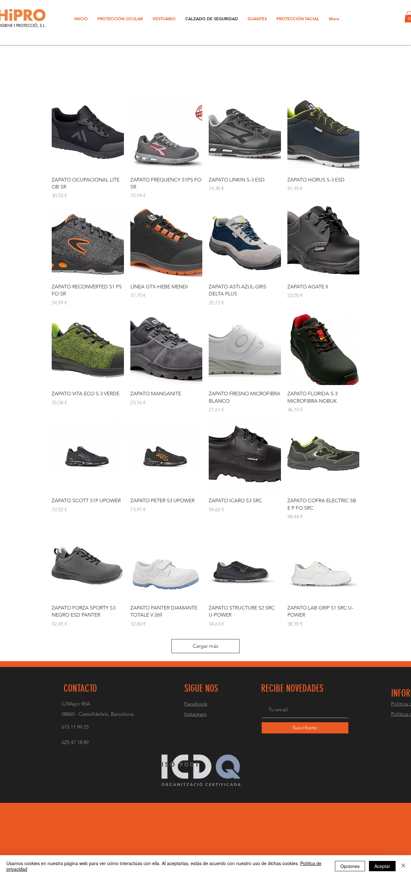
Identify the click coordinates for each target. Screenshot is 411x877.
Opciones (350, 866)
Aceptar (382, 866)
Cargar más (205, 646)
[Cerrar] (403, 866)
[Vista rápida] (88, 135)
